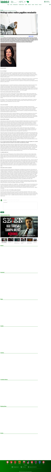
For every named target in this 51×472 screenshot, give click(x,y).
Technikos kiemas (21, 4)
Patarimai (36, 4)
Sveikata (40, 4)
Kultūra (26, 4)
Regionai (29, 4)
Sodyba (33, 4)
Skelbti (2, 212)
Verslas (11, 4)
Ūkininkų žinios (15, 4)
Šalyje (8, 4)
